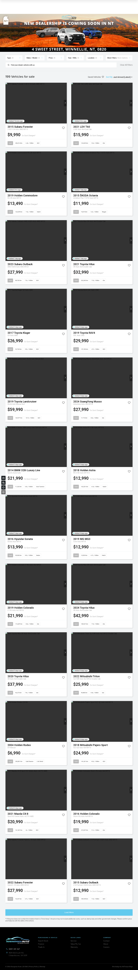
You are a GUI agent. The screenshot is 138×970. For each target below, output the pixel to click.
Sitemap (42, 966)
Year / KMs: (72, 58)
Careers (106, 947)
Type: (9, 58)
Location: (91, 58)
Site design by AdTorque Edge (122, 966)
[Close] (3, 492)
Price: (51, 58)
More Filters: (112, 58)
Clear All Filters (126, 65)
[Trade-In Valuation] (3, 478)
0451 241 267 (14, 949)
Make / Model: (32, 58)
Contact (106, 941)
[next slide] (65, 103)
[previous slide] (6, 103)
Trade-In (41, 947)
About (105, 944)
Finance (41, 944)
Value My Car (76, 944)
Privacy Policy (33, 966)
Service (73, 941)
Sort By (109, 77)
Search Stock (43, 941)
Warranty (74, 947)
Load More (69, 912)
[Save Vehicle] (63, 128)
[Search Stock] (3, 483)
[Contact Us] (3, 487)
